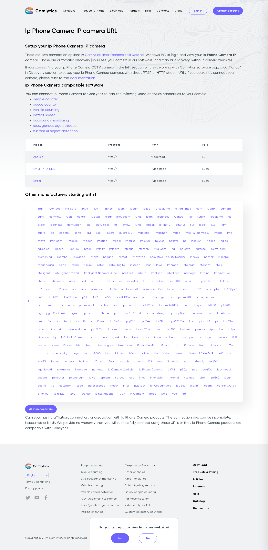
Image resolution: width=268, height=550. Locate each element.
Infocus (128, 249)
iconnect (163, 216)
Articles (198, 479)
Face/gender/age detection (100, 505)
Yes (120, 538)
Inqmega (97, 369)
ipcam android (206, 297)
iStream (189, 345)
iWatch (179, 353)
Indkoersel (43, 249)
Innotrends (63, 369)
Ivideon (120, 353)
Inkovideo (79, 257)
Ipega (152, 393)
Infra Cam (159, 249)
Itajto (202, 345)
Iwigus (55, 361)
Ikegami (64, 233)
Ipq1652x (115, 321)
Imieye (41, 241)
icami (40, 216)
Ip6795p (107, 297)
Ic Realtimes (183, 208)
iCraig (201, 216)
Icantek (81, 216)
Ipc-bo (103, 305)
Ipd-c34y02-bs (226, 385)
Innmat (122, 257)
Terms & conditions (37, 482)
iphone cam (76, 377)
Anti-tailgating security (140, 485)
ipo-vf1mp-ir (84, 321)
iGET (214, 224)
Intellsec (156, 273)
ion (121, 281)
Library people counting (140, 492)
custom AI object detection (55, 131)
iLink (98, 233)
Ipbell (202, 377)
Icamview (55, 216)
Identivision (74, 224)
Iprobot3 (204, 321)
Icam (199, 208)
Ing (173, 249)
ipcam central (46, 305)
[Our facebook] (46, 498)
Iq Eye (231, 329)
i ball (40, 208)
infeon (88, 249)
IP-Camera (136, 393)
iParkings (158, 297)
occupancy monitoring (51, 120)
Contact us (201, 508)
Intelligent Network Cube (100, 273)
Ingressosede (96, 385)
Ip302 (183, 369)
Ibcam (134, 208)
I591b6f (109, 208)
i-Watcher (224, 353)
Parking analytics (92, 512)
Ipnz (39, 321)
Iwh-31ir (41, 361)
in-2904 (214, 361)
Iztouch (138, 361)
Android (38, 157)
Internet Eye (222, 273)
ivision (166, 353)
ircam (93, 337)
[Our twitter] (28, 498)
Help (148, 10)
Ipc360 (215, 377)
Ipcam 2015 (185, 297)
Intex (72, 281)
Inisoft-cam (218, 249)
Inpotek (209, 257)
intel (126, 385)
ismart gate (106, 345)
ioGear (109, 281)
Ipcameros (67, 305)
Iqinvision (43, 337)
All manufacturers (41, 409)
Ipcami (41, 385)
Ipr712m (161, 321)
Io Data (95, 281)
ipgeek (74, 313)
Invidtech (140, 385)
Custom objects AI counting (143, 512)
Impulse (130, 241)
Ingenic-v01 (44, 369)
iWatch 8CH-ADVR (201, 353)
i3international (104, 393)
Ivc (52, 385)
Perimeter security (137, 498)
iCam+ (211, 208)
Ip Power (225, 281)
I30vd (84, 208)
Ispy (72, 393)
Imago (176, 233)
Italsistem (217, 345)
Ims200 (145, 241)
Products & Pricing (93, 10)
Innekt (94, 257)
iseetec (42, 345)
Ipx (221, 329)
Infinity (100, 249)
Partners (134, 10)
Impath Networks (168, 361)
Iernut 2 (180, 224)
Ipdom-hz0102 (168, 305)
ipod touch (64, 321)
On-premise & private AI (140, 465)
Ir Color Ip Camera (73, 337)
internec (188, 377)
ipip (116, 313)
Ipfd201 (225, 305)
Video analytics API (137, 505)
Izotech (124, 361)
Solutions (69, 10)
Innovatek (138, 257)
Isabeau (171, 337)
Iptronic (127, 329)
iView (132, 353)
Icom (149, 216)
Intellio (142, 273)
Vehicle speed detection (97, 492)
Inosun (114, 385)
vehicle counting (46, 110)
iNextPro (73, 249)
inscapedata (45, 265)
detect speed (44, 115)
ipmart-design (156, 313)
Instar (100, 265)
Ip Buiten (190, 281)
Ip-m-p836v (178, 313)
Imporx (116, 241)
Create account (228, 10)
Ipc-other (58, 377)
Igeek (202, 224)
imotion (102, 241)
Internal (174, 377)
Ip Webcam (98, 289)
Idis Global (102, 224)
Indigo (224, 241)
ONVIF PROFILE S (44, 169)
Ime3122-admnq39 (197, 233)
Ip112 (198, 289)
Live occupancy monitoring (98, 478)
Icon (186, 361)
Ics (229, 216)
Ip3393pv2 (230, 289)
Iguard (41, 233)
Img (229, 233)
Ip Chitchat (208, 281)
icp (191, 216)
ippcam (105, 377)
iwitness (69, 361)
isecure (222, 337)
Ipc (171, 297)
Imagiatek (143, 233)
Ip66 (95, 297)
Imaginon (161, 233)
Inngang (108, 257)
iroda (157, 337)
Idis (88, 224)
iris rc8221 (59, 393)
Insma (75, 265)
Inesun (59, 249)
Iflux (192, 224)
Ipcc (115, 305)
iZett (111, 361)
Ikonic (77, 233)
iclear (108, 216)
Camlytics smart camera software (112, 55)
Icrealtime (216, 216)
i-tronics (85, 393)
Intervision (57, 281)
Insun (148, 265)
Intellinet (127, 273)
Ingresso (200, 249)
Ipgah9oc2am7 (55, 313)
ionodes (132, 281)
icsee (79, 385)
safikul (37, 181)
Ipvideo (185, 329)
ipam (144, 297)
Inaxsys (173, 241)
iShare (67, 345)
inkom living (44, 257)
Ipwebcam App (205, 329)
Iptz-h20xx (143, 329)
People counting (92, 465)
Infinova (114, 249)
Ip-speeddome (76, 329)
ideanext (56, 224)
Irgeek (115, 337)
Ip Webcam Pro (152, 289)
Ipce (194, 369)
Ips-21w (228, 321)
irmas (145, 337)
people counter (45, 99)
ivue (174, 393)
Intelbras (188, 265)
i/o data (70, 208)
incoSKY (196, 241)
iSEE (234, 337)
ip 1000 (175, 281)
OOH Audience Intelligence (99, 498)
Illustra (110, 233)
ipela (186, 305)
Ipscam (41, 329)
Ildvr (88, 233)
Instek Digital (117, 265)
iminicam (56, 241)
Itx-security (60, 353)
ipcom (207, 385)
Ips (216, 321)
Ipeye (197, 305)
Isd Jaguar (206, 337)
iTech (232, 345)
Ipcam (228, 377)
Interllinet (173, 273)
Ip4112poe (70, 297)
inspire (87, 265)
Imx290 (159, 241)
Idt (115, 224)
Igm (224, 224)
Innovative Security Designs (167, 257)
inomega (81, 369)
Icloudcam (123, 216)
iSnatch (166, 345)
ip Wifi (171, 369)
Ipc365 (194, 385)
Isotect (119, 377)
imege (218, 233)
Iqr (55, 337)
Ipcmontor (129, 305)
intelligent (43, 273)
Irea (104, 337)
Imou (142, 377)
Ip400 (40, 297)
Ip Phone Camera (150, 369)
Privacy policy (34, 488)
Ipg (39, 313)
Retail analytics (135, 472)
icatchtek (65, 385)
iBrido (146, 208)
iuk (85, 353)
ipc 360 (181, 385)
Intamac (172, 265)
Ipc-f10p (207, 369)
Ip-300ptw (212, 289)
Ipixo (92, 377)
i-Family (199, 361)
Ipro (191, 321)
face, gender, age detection (55, 126)
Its (38, 353)
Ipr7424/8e (177, 321)
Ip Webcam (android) (124, 289)
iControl (179, 216)
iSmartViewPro (146, 345)
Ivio (155, 353)
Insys (159, 265)
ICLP (122, 393)
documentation (82, 78)
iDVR (138, 224)
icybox (41, 224)
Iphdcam (89, 313)
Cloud (178, 10)
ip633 (85, 297)
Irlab (135, 337)
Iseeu (55, 345)
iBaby (121, 208)
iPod (50, 321)
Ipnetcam (223, 313)
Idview (126, 224)
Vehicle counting (92, 485)
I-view (145, 353)
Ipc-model (224, 369)
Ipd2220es (148, 305)
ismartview (125, 345)
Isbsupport (188, 337)
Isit (78, 345)
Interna (205, 273)
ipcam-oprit (86, 305)
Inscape (223, 257)
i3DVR (96, 208)
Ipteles (112, 329)
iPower (101, 321)
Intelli (218, 265)
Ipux (157, 329)
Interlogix (190, 273)
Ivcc (107, 353)
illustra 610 (125, 233)
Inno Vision (157, 377)
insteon (135, 265)
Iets (184, 393)
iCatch (95, 216)
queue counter (45, 104)
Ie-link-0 (164, 224)
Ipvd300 (170, 329)
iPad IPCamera (127, 297)
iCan (69, 216)
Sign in (198, 10)
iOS (145, 281)
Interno (41, 281)
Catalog (199, 501)
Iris (126, 337)
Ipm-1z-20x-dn (132, 313)
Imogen (87, 241)
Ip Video (61, 289)
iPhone (104, 313)
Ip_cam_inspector (178, 289)
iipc (52, 233)
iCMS (138, 216)
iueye (75, 353)
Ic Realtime (162, 208)
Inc (184, 241)
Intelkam (204, 265)
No (148, 538)
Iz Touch (98, 361)
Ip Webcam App (160, 385)
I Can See (54, 208)
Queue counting (91, 472)
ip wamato (78, 289)
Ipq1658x (131, 321)
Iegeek (150, 224)
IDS (150, 361)
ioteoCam (159, 281)
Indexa (210, 241)
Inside (62, 265)
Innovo (194, 257)
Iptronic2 (42, 393)
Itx (46, 353)
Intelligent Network (67, 273)
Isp (178, 345)
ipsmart (56, 329)
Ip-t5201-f (97, 329)
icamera (225, 208)
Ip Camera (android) (121, 369)
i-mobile (72, 241)
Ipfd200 (211, 305)
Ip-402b (54, 297)
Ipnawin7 (196, 313)
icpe (131, 377)
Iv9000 (96, 353)
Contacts (163, 10)
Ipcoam (42, 377)
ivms (164, 393)
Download (116, 10)
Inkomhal (62, 257)
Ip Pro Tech (44, 289)
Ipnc (209, 313)
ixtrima (83, 361)
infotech (143, 249)
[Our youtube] (37, 498)
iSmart (89, 345)
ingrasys (185, 249)
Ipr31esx (146, 321)
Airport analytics (135, 478)
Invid (83, 281)
